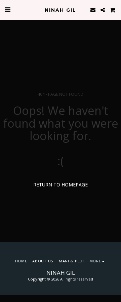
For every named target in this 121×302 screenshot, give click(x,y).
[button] (7, 9)
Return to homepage (60, 184)
